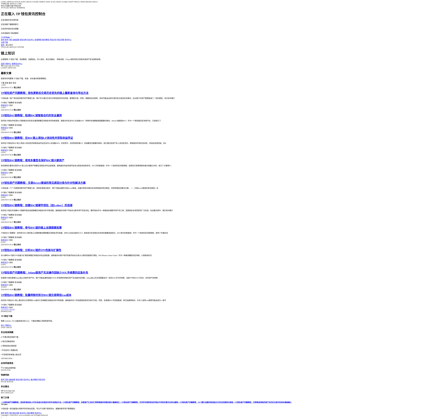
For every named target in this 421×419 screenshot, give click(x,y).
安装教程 (38, 40)
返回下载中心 (6, 64)
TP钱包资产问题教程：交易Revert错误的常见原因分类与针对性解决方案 (43, 182)
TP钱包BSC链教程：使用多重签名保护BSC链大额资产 (32, 160)
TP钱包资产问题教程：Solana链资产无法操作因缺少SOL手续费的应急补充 (44, 272)
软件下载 (8, 40)
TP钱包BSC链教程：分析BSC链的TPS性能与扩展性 (31, 250)
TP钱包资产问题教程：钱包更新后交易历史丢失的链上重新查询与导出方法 (44, 93)
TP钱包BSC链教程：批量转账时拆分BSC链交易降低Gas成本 (36, 295)
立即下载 (4, 42)
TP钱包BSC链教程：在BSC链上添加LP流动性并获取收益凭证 (37, 137)
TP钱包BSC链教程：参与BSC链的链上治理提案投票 (31, 227)
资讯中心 (67, 40)
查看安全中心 (17, 64)
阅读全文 (4, 105)
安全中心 (30, 40)
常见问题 (60, 40)
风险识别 (53, 40)
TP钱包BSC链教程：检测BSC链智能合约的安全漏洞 (31, 115)
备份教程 (45, 40)
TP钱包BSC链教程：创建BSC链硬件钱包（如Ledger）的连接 (36, 205)
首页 (2, 40)
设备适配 (15, 40)
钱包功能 (23, 40)
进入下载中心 (6, 325)
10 (13, 309)
